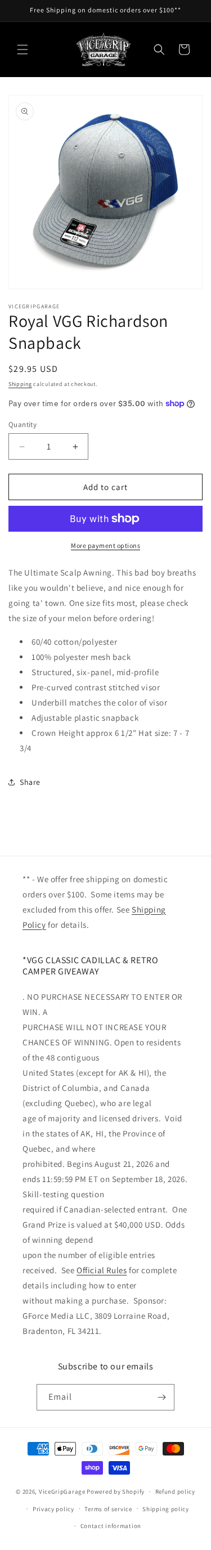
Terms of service (108, 1509)
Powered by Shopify (116, 1491)
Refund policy (175, 1491)
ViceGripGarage (62, 1491)
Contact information (110, 1526)
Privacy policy (53, 1509)
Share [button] (30, 782)
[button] (22, 49)
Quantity (22, 424)
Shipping (20, 384)
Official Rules (102, 1270)
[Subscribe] (161, 1397)
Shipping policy (165, 1509)
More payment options (105, 545)
